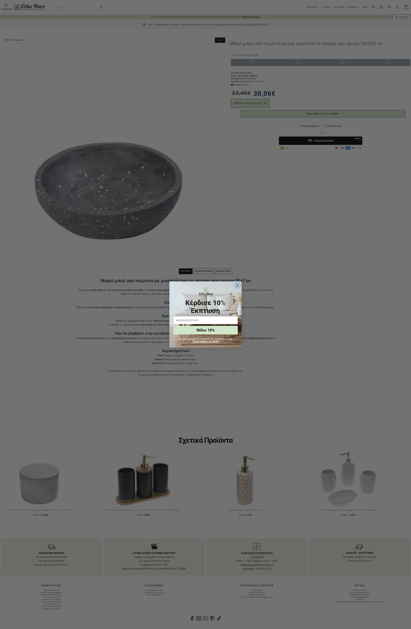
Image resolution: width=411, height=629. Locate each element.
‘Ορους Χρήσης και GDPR (205, 341)
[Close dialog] (237, 285)
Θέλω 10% (206, 330)
